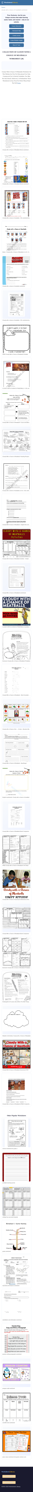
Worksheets (8, 1472)
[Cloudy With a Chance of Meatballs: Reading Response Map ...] (16, 441)
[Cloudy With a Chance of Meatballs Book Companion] (16, 816)
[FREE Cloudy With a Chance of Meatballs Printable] (16, 342)
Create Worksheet (16, 26)
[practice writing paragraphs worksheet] (16, 1343)
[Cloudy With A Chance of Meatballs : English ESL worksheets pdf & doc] (16, 515)
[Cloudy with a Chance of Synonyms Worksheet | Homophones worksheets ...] (16, 890)
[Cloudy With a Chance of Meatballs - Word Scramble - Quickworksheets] (16, 685)
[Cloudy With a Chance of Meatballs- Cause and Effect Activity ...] (16, 410)
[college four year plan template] (16, 1201)
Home (3, 7)
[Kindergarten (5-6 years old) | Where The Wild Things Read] (16, 990)
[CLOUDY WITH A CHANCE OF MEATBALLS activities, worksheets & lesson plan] (16, 611)
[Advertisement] (16, 102)
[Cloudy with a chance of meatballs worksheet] (16, 276)
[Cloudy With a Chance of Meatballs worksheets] (16, 577)
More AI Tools (16, 45)
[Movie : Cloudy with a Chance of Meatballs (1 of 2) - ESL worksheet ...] (16, 242)
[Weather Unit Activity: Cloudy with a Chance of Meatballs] (16, 1020)
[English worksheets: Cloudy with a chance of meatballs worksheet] (16, 790)
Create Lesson (16, 35)
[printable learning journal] (16, 1171)
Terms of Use (9, 1476)
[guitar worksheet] (16, 1243)
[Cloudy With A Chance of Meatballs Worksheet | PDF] (16, 1054)
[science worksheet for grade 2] (16, 1134)
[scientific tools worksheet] (16, 1412)
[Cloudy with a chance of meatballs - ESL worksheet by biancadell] (16, 208)
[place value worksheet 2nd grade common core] (16, 1441)
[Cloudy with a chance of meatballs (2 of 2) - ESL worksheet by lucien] (16, 481)
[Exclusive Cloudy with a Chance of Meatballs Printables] (16, 650)
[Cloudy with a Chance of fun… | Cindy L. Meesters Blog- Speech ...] (16, 714)
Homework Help (16, 30)
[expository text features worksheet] (16, 1274)
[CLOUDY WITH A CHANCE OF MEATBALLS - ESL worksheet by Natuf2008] (16, 378)
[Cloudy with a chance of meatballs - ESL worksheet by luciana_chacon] (16, 305)
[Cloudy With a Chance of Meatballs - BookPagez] (16, 750)
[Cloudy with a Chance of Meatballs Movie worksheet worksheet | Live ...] (16, 138)
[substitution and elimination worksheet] (16, 1308)
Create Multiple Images (16, 40)
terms (19, 83)
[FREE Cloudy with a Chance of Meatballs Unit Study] (16, 850)
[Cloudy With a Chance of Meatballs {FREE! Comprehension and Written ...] (16, 1093)
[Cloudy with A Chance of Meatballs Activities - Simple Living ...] (16, 550)
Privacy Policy (9, 1482)
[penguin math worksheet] (16, 1373)
